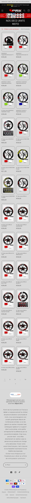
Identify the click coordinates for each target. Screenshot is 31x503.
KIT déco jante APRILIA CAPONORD (6, 225)
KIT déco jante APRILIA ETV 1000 (7, 254)
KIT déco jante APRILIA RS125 (6, 339)
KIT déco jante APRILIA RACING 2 (21, 282)
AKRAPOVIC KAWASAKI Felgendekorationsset (21, 82)
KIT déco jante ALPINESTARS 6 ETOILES (22, 139)
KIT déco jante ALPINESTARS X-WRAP (8, 197)
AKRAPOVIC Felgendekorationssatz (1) (7, 54)
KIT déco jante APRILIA (21, 196)
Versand (12, 495)
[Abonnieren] (25, 465)
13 (25, 379)
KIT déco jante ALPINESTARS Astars (8, 168)
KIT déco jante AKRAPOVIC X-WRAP (7, 139)
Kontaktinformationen (21, 495)
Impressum (23, 497)
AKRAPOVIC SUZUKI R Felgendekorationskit (21, 111)
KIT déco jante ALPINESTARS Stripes (22, 168)
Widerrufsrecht (12, 492)
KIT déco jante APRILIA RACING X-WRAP (21, 311)
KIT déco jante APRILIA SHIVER (21, 368)
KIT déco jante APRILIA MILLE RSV (6, 282)
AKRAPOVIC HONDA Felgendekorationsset (6, 82)
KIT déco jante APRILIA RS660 (21, 339)
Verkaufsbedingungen (12, 497)
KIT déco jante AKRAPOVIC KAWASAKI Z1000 (7, 111)
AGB (6, 495)
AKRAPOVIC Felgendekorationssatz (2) (22, 54)
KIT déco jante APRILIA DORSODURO (21, 225)
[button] (2, 10)
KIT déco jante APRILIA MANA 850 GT (21, 254)
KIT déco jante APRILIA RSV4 (8, 367)
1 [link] (4, 379)
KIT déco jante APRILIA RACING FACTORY (6, 311)
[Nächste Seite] (15, 384)
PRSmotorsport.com (14, 489)
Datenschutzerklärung (23, 492)
